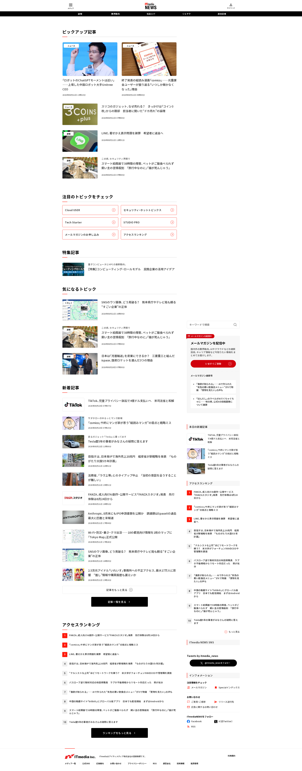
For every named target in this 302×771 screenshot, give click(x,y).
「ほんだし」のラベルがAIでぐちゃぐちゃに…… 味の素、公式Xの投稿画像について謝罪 (215, 401)
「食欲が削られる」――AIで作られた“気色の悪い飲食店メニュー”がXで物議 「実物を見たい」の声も (214, 387)
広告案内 (100, 763)
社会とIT (151, 13)
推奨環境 (194, 763)
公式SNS (86, 763)
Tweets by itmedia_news (202, 656)
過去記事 (222, 13)
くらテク (186, 13)
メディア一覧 (70, 763)
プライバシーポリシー (137, 763)
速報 (80, 13)
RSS (155, 763)
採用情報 (180, 763)
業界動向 (115, 13)
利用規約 (231, 755)
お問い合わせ (115, 763)
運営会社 (167, 763)
